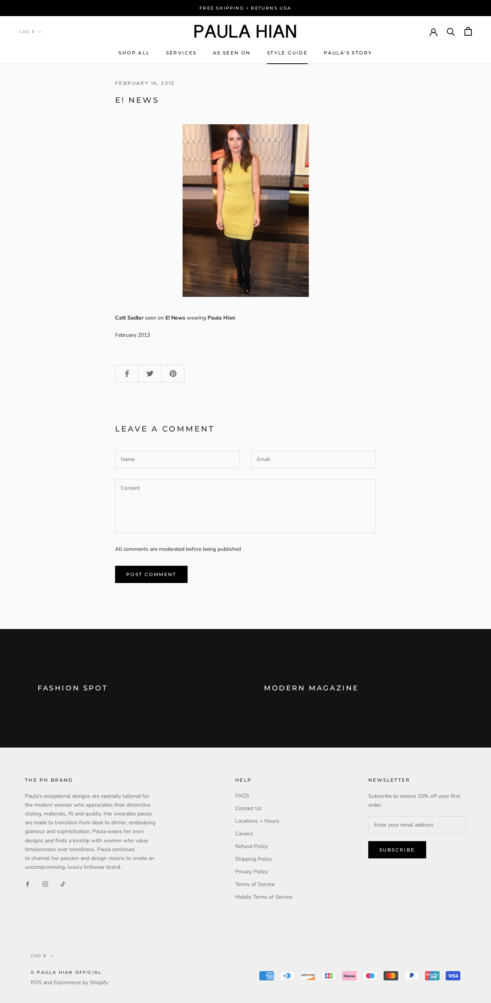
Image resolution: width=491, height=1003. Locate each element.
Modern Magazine (311, 688)
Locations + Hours (257, 821)
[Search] (451, 31)
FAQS (242, 795)
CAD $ (27, 31)
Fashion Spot (73, 688)
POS (36, 982)
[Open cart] (468, 31)
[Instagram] (45, 883)
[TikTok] (63, 883)
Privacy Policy (251, 871)
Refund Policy (251, 846)
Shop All (134, 53)
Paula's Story (348, 53)
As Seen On (232, 53)
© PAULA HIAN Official (66, 972)
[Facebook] (27, 883)
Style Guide (287, 53)
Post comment (151, 574)
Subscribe (397, 850)
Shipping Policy (253, 859)
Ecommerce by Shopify (81, 982)
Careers (244, 833)
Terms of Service (255, 884)
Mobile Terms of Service (263, 897)
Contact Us (248, 808)
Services (181, 53)
